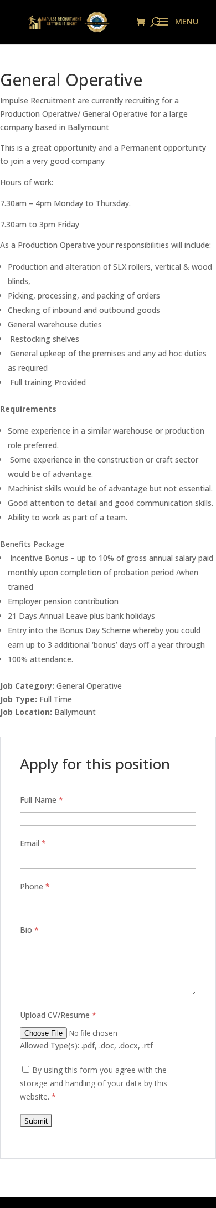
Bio (29, 929)
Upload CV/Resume (58, 1015)
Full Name (41, 799)
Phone (35, 886)
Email (33, 843)
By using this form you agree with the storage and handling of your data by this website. (93, 1083)
